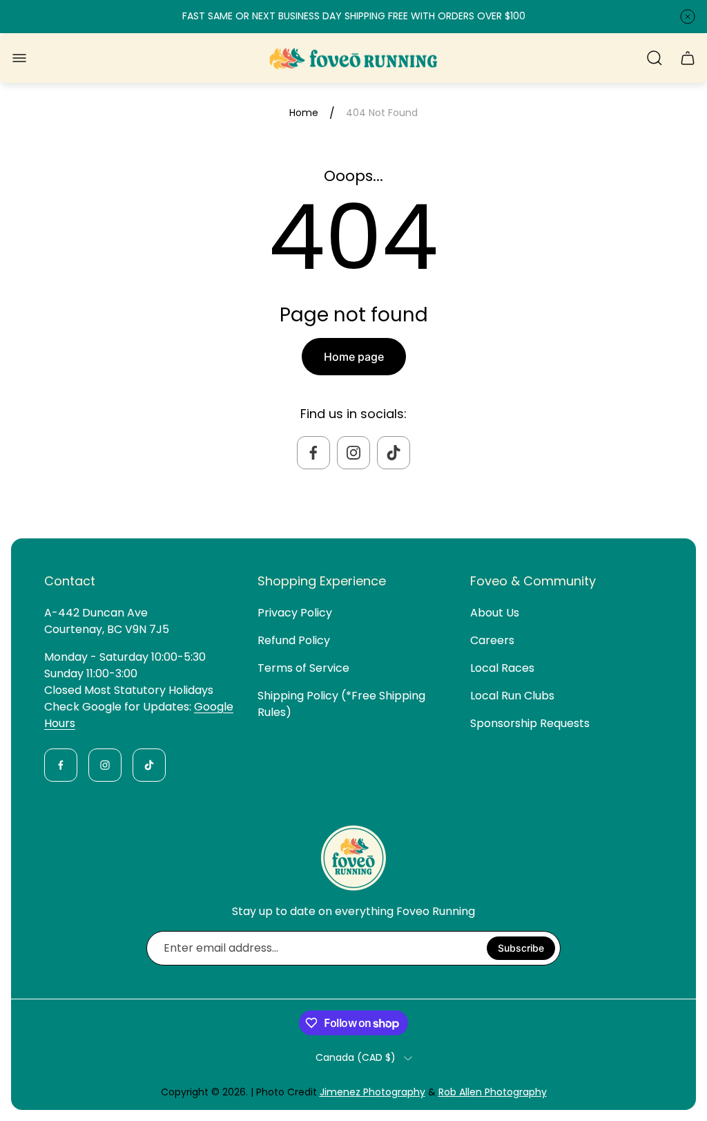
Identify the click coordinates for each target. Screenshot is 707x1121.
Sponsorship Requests (530, 723)
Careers (492, 640)
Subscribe (521, 948)
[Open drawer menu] (19, 58)
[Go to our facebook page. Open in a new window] (313, 452)
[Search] (654, 58)
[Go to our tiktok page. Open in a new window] (393, 452)
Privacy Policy (295, 613)
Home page (354, 357)
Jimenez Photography (372, 1092)
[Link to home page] (353, 857)
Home (303, 113)
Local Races (502, 668)
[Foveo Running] (353, 58)
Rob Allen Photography (492, 1092)
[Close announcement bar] (687, 16)
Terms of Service (303, 668)
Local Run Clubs (512, 696)
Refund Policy (294, 640)
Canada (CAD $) (356, 1058)
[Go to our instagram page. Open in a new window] (353, 452)
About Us (494, 613)
